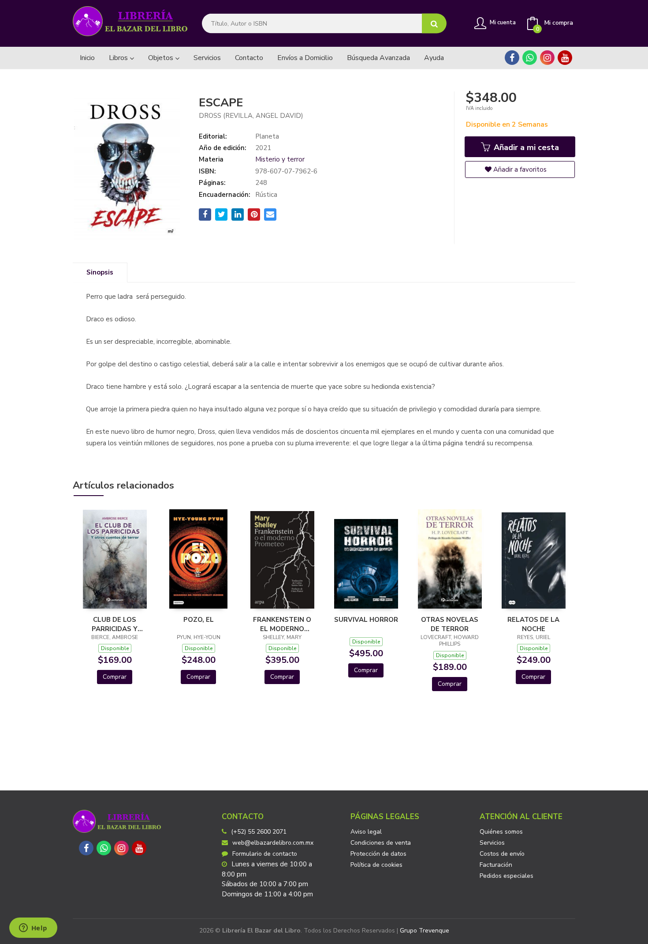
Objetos (161, 58)
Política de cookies (376, 865)
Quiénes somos (501, 831)
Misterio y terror (280, 159)
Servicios (492, 843)
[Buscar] (434, 24)
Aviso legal (366, 831)
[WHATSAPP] (529, 57)
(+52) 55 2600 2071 (259, 831)
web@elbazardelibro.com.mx (272, 843)
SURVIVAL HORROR (366, 619)
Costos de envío (502, 854)
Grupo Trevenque (424, 930)
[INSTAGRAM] (547, 57)
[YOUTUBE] (565, 57)
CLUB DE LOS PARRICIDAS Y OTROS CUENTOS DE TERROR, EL (115, 624)
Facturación (496, 865)
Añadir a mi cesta (525, 147)
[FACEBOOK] (512, 57)
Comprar (115, 677)
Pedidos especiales (506, 876)
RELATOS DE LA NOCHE (533, 624)
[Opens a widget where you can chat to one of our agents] (33, 929)
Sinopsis (99, 272)
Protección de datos (378, 854)
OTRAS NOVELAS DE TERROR (449, 624)
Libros (119, 58)
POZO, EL (198, 619)
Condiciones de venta (380, 843)
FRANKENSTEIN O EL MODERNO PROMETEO (282, 624)
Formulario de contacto (264, 854)
